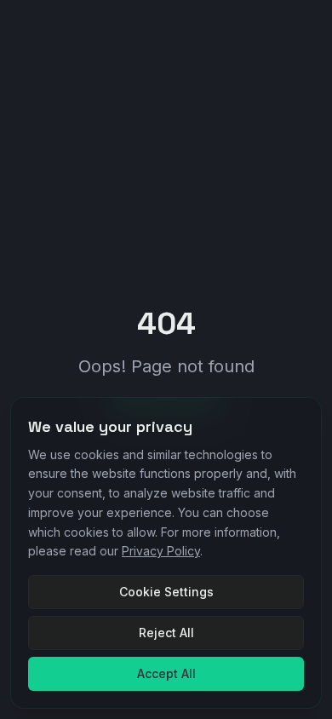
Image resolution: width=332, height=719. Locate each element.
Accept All (166, 673)
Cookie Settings (166, 591)
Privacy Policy (161, 551)
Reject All (166, 632)
